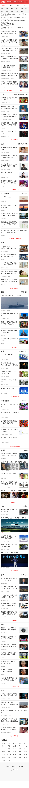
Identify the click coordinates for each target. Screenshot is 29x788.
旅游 (25, 754)
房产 (12, 11)
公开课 (9, 754)
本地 (25, 749)
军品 (22, 292)
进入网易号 (14, 502)
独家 (20, 754)
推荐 (11, 5)
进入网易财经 (14, 397)
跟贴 (20, 752)
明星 (26, 144)
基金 (22, 351)
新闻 (2, 9)
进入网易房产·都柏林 (14, 239)
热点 (25, 5)
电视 (19, 144)
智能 (26, 575)
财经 (17, 9)
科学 (22, 575)
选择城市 (25, 401)
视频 (9, 749)
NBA (19, 94)
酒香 (20, 757)
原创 (18, 5)
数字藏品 (3, 760)
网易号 (3, 450)
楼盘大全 (25, 193)
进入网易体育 (14, 140)
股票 (19, 351)
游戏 (25, 752)
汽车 (26, 9)
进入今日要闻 (8, 90)
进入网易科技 (14, 620)
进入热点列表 (14, 686)
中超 (22, 94)
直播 (7, 11)
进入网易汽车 (14, 571)
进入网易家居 (14, 288)
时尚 (9, 752)
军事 (2, 11)
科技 (17, 11)
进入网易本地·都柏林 (14, 446)
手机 (14, 749)
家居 (2, 243)
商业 (26, 351)
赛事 (15, 94)
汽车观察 (25, 506)
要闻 (3, 5)
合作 (15, 766)
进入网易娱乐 (14, 189)
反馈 (9, 766)
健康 (14, 754)
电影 (22, 144)
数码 (20, 749)
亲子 (3, 757)
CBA (26, 94)
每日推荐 (25, 450)
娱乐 (7, 9)
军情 (26, 292)
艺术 (9, 757)
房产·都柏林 (5, 193)
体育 (12, 9)
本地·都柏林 (5, 401)
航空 (25, 757)
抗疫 (9, 760)
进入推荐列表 (14, 736)
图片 (22, 9)
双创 (14, 757)
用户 (26, 2)
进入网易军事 (14, 347)
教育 (3, 754)
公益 (22, 11)
